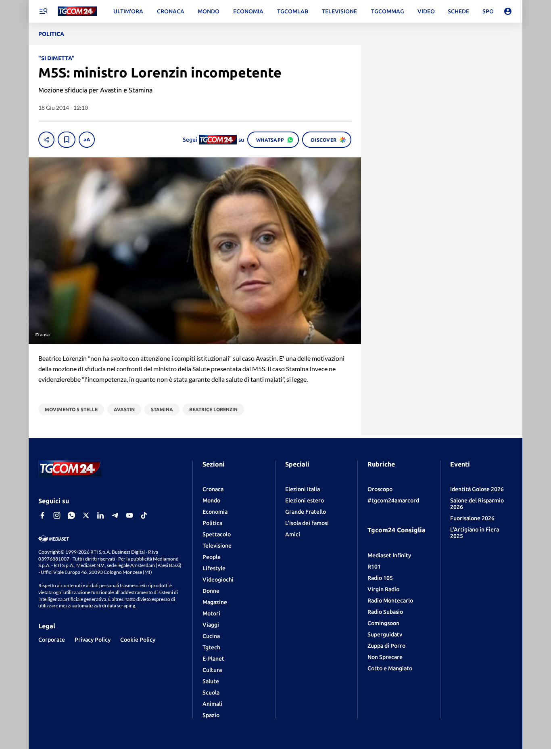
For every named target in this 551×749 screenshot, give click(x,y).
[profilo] (507, 11)
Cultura (212, 670)
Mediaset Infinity (389, 555)
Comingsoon (383, 623)
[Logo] (77, 11)
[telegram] (115, 515)
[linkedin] (100, 515)
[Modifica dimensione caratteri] (87, 140)
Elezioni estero (304, 500)
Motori (211, 613)
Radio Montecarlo (390, 600)
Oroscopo (379, 489)
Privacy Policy (93, 639)
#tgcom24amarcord (393, 500)
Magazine (214, 602)
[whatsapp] (71, 515)
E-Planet (213, 658)
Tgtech (211, 647)
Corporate (51, 639)
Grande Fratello (305, 511)
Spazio (210, 715)
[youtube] (129, 515)
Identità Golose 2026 (477, 489)
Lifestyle (213, 568)
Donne (210, 591)
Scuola (210, 692)
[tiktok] (144, 515)
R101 (374, 566)
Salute (210, 681)
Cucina (211, 636)
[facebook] (42, 515)
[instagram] (57, 515)
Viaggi (210, 624)
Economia (214, 511)
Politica (212, 523)
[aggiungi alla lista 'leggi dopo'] (66, 140)
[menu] (43, 11)
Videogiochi (218, 579)
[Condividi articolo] (46, 140)
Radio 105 (380, 578)
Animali (212, 704)
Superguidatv (384, 634)
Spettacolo (216, 534)
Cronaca (212, 489)
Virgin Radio (383, 589)
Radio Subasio (385, 612)
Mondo (211, 500)
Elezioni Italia (302, 489)
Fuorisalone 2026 (472, 518)
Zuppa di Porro (386, 645)
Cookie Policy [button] (137, 639)
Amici (292, 534)
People (211, 557)
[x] (86, 515)
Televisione (217, 545)
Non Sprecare (385, 657)
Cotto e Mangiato (389, 668)
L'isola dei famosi (307, 523)
